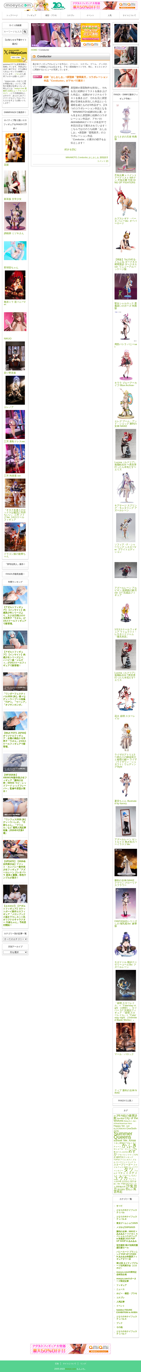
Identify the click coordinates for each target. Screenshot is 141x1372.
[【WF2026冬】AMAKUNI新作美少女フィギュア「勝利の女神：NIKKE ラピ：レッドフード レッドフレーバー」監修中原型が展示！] (15, 763)
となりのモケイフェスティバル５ (126, 1317)
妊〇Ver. (117, 1184)
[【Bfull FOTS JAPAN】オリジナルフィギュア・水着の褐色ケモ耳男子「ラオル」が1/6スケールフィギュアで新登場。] (15, 720)
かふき (129, 1145)
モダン (134, 1176)
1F (115, 1116)
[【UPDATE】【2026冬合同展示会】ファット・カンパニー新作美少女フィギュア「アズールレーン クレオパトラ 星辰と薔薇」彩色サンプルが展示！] (15, 849)
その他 (119, 1327)
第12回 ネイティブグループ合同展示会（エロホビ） (127, 1265)
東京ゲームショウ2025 (127, 1223)
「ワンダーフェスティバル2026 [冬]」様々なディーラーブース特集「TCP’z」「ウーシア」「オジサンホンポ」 (15, 699)
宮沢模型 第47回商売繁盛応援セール (127, 1246)
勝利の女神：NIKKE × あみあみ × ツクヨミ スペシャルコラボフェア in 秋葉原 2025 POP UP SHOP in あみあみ (127, 1236)
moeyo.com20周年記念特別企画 (126, 1273)
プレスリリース (9, 602)
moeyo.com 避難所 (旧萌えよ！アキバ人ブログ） (15, 90)
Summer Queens (123, 1135)
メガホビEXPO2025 (125, 1227)
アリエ (123, 1160)
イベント (90, 15)
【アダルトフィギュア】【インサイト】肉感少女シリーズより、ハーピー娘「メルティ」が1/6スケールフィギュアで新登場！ (14, 659)
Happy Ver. (120, 1125)
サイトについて (129, 15)
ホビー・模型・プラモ (126, 1293)
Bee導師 (120, 1118)
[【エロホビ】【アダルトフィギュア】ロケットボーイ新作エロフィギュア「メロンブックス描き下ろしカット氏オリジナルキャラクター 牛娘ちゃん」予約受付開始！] (15, 894)
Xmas (132, 1140)
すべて (119, 1206)
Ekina (126, 1121)
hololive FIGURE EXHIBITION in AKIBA (127, 1311)
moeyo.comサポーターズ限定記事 (126, 1279)
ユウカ (121, 1178)
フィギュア (31, 15)
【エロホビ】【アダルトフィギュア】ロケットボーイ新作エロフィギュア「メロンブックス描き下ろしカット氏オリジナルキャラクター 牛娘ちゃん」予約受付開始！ (14, 915)
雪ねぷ (129, 1189)
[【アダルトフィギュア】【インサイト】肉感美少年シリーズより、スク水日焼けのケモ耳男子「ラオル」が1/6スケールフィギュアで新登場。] (15, 595)
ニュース (120, 1289)
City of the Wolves (126, 1119)
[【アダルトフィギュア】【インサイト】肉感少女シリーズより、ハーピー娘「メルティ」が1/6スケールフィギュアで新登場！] (15, 640)
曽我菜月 (104, 157)
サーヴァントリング (124, 1162)
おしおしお (94, 157)
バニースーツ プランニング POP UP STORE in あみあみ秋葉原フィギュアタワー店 (127, 1255)
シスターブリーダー (125, 1163)
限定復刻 (121, 1189)
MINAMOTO (71, 157)
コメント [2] (102, 161)
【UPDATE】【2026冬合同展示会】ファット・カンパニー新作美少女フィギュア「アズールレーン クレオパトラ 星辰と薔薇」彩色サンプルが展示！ (14, 869)
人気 (110, 15)
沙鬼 (129, 1186)
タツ (129, 1169)
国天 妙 (133, 1181)
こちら (17, 74)
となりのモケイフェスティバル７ (126, 1332)
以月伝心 (126, 1181)
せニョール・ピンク (122, 1149)
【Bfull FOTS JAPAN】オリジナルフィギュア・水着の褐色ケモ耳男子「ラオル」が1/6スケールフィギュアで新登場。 (15, 740)
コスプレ (70, 15)
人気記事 (120, 1302)
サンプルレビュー (9, 689)
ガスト (129, 1160)
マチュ (121, 1173)
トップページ (12, 15)
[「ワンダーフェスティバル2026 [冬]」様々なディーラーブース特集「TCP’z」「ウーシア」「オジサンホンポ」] (15, 681)
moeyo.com (70, 1369)
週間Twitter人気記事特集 (12, 814)
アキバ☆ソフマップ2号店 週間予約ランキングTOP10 (126, 1157)
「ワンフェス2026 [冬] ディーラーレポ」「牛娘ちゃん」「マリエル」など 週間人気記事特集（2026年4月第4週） (14, 826)
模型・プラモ (51, 15)
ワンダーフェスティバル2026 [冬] (14, 687)
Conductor (83, 157)
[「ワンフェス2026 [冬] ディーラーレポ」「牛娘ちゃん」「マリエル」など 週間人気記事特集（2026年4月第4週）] (15, 807)
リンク (83, 1364)
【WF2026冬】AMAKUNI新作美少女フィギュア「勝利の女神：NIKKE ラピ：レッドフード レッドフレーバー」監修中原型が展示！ (15, 783)
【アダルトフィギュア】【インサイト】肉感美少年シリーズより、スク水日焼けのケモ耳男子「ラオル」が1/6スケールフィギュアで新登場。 (14, 615)
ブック (119, 1323)
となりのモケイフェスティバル (126, 1211)
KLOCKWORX (120, 1129)
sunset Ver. (121, 1140)
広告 (57, 1364)
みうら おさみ (122, 1152)
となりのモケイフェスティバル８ (126, 1217)
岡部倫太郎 (121, 1187)
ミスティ (131, 1173)
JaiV (128, 1126)
